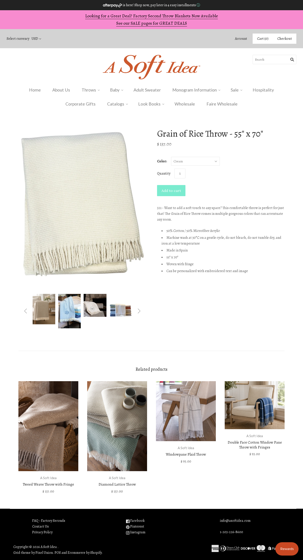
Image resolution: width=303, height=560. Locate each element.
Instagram (138, 532)
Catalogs (115, 103)
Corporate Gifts (80, 103)
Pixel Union (44, 552)
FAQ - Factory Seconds (48, 520)
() (262, 38)
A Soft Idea (48, 478)
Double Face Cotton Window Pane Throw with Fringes (255, 445)
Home (35, 89)
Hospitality (263, 89)
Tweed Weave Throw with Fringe (48, 484)
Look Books (149, 103)
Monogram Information (194, 89)
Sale (235, 89)
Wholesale (185, 103)
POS (58, 552)
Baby (115, 89)
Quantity (163, 173)
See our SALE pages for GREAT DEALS (151, 23)
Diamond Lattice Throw (117, 484)
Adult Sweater (147, 89)
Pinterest (137, 526)
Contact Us (40, 526)
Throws (89, 89)
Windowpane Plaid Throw (186, 454)
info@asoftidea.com (235, 520)
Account (241, 38)
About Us (61, 89)
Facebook (137, 520)
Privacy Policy (42, 532)
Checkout (284, 38)
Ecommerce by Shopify (85, 552)
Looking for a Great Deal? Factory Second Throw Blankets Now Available (151, 16)
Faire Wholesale (222, 103)
